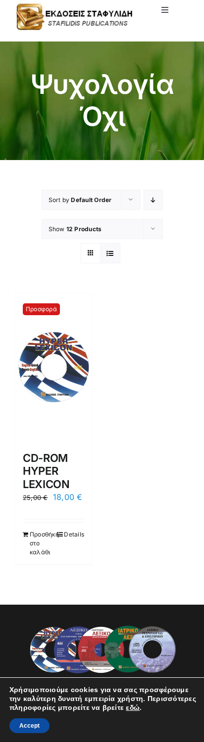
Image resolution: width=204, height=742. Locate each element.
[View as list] (110, 253)
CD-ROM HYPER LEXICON (46, 471)
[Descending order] (153, 200)
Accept (29, 725)
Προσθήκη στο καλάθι (41, 543)
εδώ (133, 707)
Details (74, 534)
